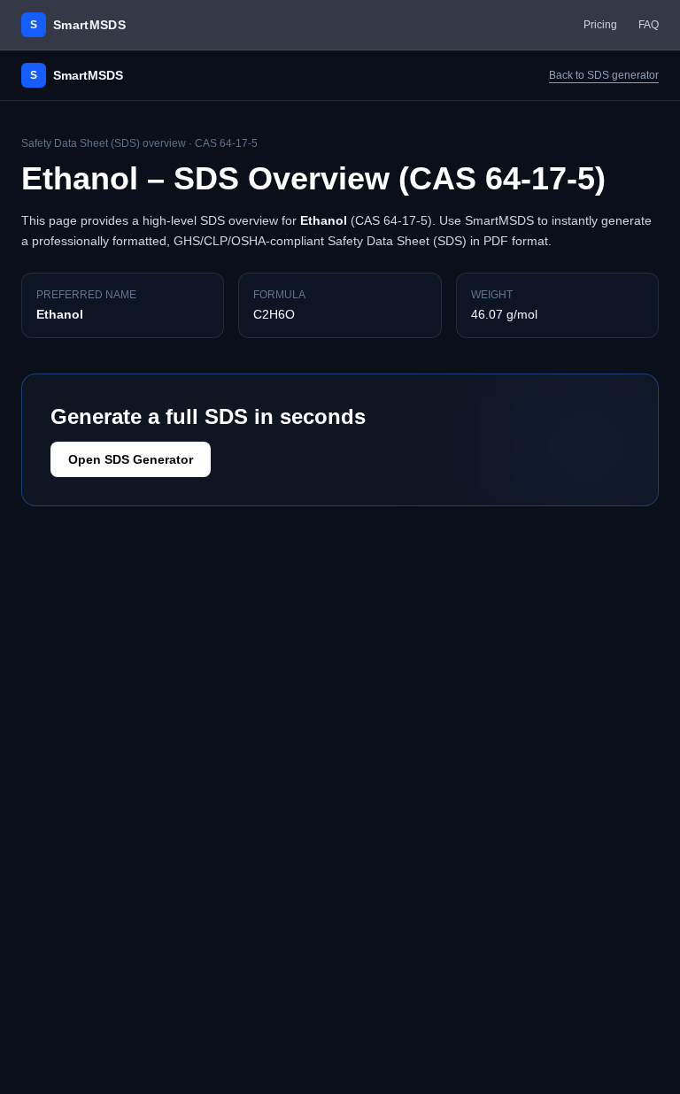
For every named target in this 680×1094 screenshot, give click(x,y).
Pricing (600, 25)
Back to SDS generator (604, 75)
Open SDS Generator (130, 459)
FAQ (648, 25)
